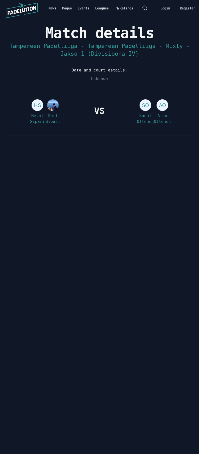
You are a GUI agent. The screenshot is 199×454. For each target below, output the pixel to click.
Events (83, 8)
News (52, 8)
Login (165, 8)
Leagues (102, 8)
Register (187, 8)
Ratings (126, 8)
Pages (67, 8)
